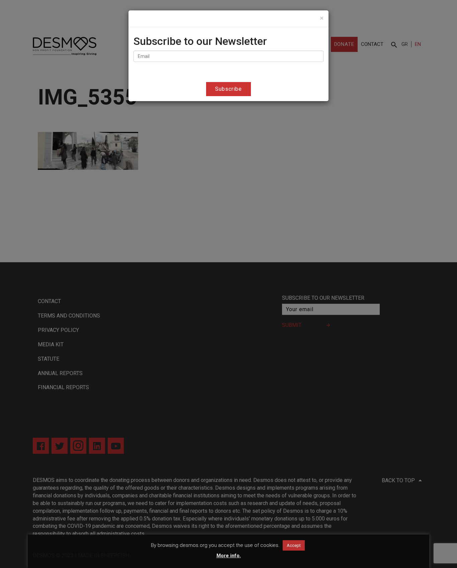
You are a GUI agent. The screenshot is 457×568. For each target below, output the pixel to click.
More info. (228, 556)
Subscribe (228, 89)
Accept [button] (294, 545)
